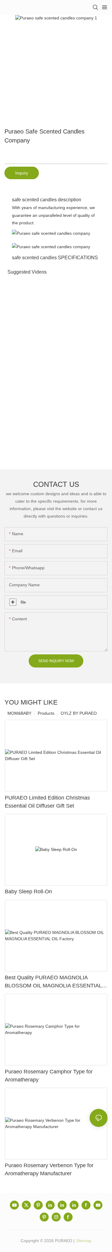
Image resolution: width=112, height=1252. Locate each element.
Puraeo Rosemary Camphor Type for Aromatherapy (49, 1076)
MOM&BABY (19, 713)
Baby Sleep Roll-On (28, 891)
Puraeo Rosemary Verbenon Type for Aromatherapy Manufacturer (49, 1169)
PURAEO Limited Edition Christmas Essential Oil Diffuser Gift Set (47, 802)
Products (46, 713)
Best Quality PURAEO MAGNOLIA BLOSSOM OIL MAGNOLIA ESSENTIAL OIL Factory (53, 982)
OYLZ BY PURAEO (79, 713)
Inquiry (21, 173)
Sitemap (83, 1240)
